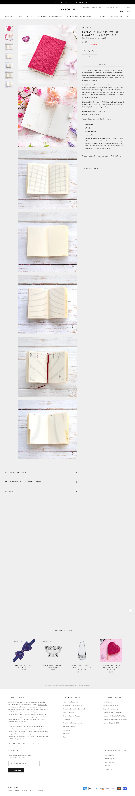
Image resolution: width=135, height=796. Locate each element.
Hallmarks (66, 733)
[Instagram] (19, 743)
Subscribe (16, 770)
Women (30, 16)
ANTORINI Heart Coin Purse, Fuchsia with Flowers (111, 667)
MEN (20, 16)
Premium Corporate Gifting (111, 723)
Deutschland (109, 762)
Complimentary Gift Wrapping (112, 712)
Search (127, 7)
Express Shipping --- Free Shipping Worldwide (67, 2)
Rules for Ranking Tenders (71, 716)
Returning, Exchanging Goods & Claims (75, 709)
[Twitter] (14, 743)
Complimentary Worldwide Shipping (115, 719)
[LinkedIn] (33, 743)
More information (92, 168)
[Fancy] (38, 743)
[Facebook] (9, 743)
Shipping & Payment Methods (72, 705)
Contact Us (96, 7)
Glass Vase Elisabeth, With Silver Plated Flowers (82, 667)
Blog (64, 737)
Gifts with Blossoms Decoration (60, 685)
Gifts (129, 16)
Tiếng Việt (108, 769)
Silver (103, 16)
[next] (128, 653)
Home (47, 685)
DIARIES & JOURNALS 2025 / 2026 (81, 16)
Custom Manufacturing (110, 709)
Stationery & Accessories (50, 16)
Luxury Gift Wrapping (15, 472)
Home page (66, 730)
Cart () (126, 11)
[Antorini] (67, 9)
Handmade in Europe (113, 7)
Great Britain (109, 755)
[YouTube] (28, 743)
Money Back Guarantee (70, 702)
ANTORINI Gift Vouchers (111, 705)
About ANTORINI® (69, 726)
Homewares (116, 16)
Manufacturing (107, 702)
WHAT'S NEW (8, 16)
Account (85, 7)
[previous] (6, 653)
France (107, 766)
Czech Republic (110, 759)
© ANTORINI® (13, 787)
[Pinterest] (23, 743)
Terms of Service (68, 712)
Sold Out (103, 64)
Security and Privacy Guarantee (73, 723)
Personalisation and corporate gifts (23, 482)
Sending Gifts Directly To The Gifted (114, 716)
